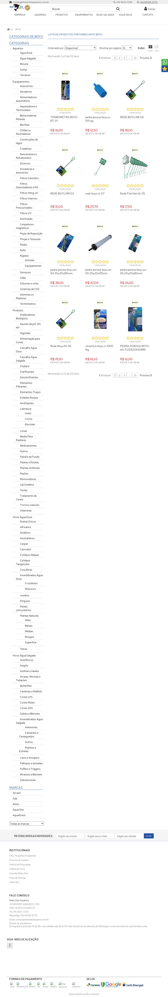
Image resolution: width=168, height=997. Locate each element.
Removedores (28, 479)
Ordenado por (56, 48)
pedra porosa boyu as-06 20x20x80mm (133, 271)
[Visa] (13, 986)
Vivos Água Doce (22, 517)
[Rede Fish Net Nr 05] (135, 166)
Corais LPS (26, 697)
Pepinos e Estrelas (27, 749)
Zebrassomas (28, 780)
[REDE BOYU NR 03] (65, 166)
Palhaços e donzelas (31, 763)
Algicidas (25, 333)
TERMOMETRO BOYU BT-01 (63, 118)
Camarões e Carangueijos (28, 734)
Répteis (24, 255)
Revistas (30, 424)
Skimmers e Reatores (25, 296)
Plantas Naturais (29, 615)
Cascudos (25, 549)
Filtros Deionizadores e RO (27, 185)
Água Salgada (28, 58)
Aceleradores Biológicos (25, 316)
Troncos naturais (29, 505)
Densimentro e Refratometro (26, 155)
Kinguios (25, 601)
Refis (23, 250)
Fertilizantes (27, 403)
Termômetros (28, 303)
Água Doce (26, 52)
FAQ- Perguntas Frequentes (22, 855)
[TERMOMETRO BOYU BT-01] (65, 90)
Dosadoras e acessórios (25, 170)
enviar (149, 835)
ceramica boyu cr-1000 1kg (99, 347)
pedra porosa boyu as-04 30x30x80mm (63, 271)
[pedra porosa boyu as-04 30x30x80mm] (65, 243)
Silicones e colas (29, 283)
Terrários (25, 75)
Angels (24, 665)
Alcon (16, 804)
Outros (24, 451)
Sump (23, 69)
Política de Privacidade (20, 864)
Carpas (24, 543)
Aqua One (18, 809)
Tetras (23, 649)
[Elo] (39, 986)
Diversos (25, 163)
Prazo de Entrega (17, 877)
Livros (28, 418)
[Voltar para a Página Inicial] (8, 29)
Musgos (29, 636)
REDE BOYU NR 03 (62, 193)
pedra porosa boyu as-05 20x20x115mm (98, 271)
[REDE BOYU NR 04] (135, 90)
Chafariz (24, 366)
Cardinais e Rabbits (31, 691)
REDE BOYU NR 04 (132, 117)
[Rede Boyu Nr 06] (65, 319)
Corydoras (26, 569)
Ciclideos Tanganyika (23, 562)
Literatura (25, 408)
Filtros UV (26, 213)
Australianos (27, 538)
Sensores (25, 272)
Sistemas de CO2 (29, 289)
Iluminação (26, 218)
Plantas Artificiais (30, 468)
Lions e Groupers (29, 757)
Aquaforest (19, 815)
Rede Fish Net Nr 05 (132, 193)
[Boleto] (54, 986)
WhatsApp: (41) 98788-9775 (23, 915)
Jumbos (24, 595)
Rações (24, 473)
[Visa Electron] (65, 986)
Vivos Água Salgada (24, 655)
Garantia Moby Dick (18, 873)
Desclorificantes (29, 377)
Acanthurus (26, 659)
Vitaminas (26, 510)
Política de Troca (17, 868)
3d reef (17, 793)
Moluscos (30, 588)
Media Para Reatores (24, 438)
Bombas (25, 124)
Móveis (24, 64)
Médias (29, 631)
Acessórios (26, 86)
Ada (15, 798)
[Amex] (46, 986)
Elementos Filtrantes (24, 384)
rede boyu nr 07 (95, 193)
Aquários (18, 48)
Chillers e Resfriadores (23, 131)
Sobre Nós (14, 882)
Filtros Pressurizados (24, 205)
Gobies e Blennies (30, 713)
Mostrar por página (110, 48)
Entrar (151, 9)
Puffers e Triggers (30, 768)
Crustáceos (31, 583)
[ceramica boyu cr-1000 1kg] (100, 319)
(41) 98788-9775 (149, 1)
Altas (28, 620)
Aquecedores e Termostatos (26, 108)
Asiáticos (25, 532)
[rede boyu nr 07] (100, 166)
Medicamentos (28, 445)
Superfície (30, 642)
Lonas (23, 430)
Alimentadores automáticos (26, 98)
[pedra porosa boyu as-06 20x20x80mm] (135, 243)
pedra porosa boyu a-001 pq (98, 118)
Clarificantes (27, 371)
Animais (29, 260)
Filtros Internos (28, 198)
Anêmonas (31, 727)
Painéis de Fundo (30, 456)
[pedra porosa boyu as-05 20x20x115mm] (100, 243)
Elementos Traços (30, 392)
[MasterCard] (22, 986)
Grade (150, 50)
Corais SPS (26, 708)
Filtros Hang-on (29, 192)
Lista (157, 50)
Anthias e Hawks (29, 671)
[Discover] (77, 986)
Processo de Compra (19, 859)
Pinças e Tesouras (30, 239)
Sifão (23, 277)
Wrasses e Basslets (31, 774)
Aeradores (26, 91)
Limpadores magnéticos (25, 226)
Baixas (28, 625)
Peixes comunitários (23, 608)
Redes (23, 244)
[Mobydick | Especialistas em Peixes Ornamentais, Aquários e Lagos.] (19, 7)
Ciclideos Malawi (29, 554)
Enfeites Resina (29, 397)
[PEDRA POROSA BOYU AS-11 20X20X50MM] (135, 319)
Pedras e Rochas (29, 462)
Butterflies (26, 685)
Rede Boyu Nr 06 (60, 346)
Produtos (18, 310)
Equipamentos (21, 81)
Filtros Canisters (29, 178)
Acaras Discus (28, 521)
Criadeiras (26, 148)
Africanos (25, 527)
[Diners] (32, 986)
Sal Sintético (27, 484)
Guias (28, 413)
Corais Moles (27, 702)
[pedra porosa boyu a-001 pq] (100, 90)
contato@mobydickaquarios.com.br (32, 919)
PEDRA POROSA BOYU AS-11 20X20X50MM (134, 347)
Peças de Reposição (31, 233)
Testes (24, 490)
